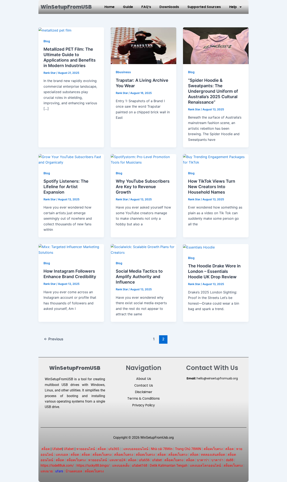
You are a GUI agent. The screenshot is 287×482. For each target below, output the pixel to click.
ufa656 (144, 460)
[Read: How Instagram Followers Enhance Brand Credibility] (71, 249)
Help (233, 6)
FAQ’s (146, 6)
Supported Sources (204, 6)
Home (109, 6)
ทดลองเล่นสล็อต (213, 455)
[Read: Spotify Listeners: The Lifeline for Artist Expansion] (71, 159)
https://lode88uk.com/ (57, 465)
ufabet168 (139, 465)
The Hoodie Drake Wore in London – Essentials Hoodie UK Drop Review (214, 271)
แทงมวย (47, 471)
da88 (229, 460)
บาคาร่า (203, 460)
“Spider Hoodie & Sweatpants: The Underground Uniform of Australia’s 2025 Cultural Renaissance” (213, 91)
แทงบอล (62, 455)
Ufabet (57, 449)
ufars (59, 471)
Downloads (169, 6)
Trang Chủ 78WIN (188, 449)
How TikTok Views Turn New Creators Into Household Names (211, 187)
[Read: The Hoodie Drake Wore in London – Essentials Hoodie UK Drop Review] (199, 247)
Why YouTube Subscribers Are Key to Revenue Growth (143, 187)
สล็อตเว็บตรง (213, 449)
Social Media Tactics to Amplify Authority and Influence (139, 277)
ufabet (157, 460)
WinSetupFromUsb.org (157, 438)
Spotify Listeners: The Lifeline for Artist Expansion (65, 187)
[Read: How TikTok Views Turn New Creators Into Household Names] (216, 159)
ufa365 (113, 449)
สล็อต (45, 449)
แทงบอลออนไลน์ (135, 449)
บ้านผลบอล (74, 471)
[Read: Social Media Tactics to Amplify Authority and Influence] (143, 249)
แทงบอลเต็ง (120, 465)
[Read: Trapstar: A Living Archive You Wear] (143, 45)
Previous (53, 339)
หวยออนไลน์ (85, 449)
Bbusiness (123, 72)
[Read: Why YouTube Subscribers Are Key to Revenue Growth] (143, 159)
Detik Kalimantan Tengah (168, 465)
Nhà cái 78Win (161, 449)
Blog (46, 41)
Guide (128, 6)
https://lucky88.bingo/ (93, 465)
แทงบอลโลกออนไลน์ (205, 465)
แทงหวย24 (117, 460)
